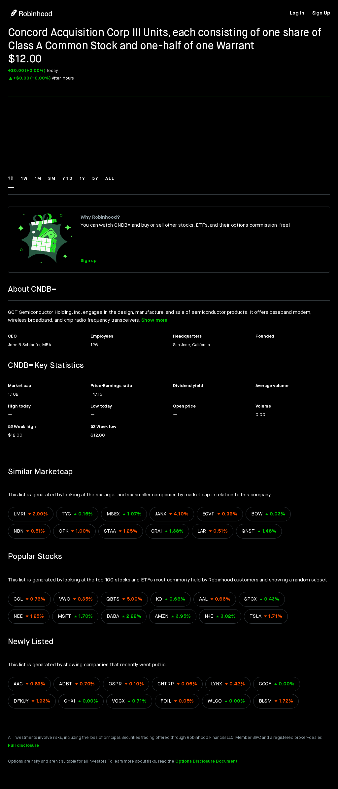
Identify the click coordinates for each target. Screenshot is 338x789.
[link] (296, 13)
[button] (11, 181)
